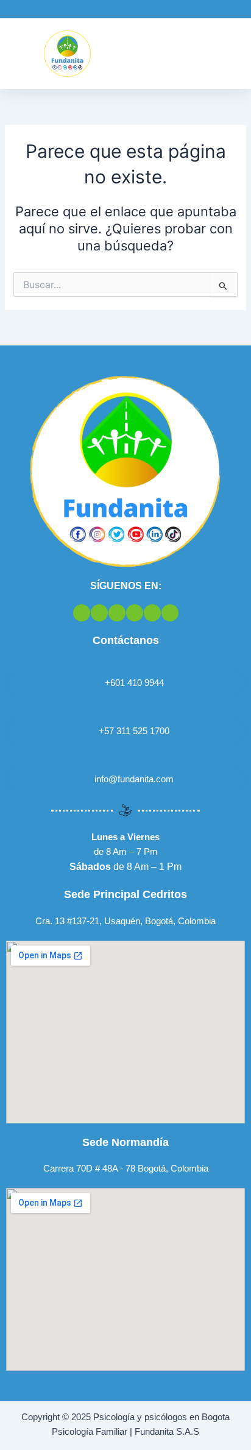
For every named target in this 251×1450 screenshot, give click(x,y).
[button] (233, 54)
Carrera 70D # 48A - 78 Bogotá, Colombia (125, 1168)
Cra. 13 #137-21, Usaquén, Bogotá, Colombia (125, 921)
